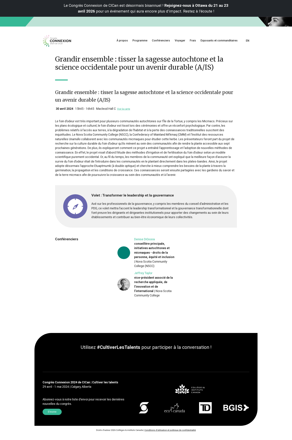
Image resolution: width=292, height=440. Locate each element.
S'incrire (52, 411)
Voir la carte (123, 109)
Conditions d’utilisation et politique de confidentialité (170, 430)
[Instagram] (148, 360)
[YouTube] (151, 360)
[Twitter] (143, 360)
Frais (193, 40)
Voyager (180, 40)
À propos (122, 40)
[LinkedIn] (140, 360)
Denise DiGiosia (144, 239)
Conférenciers (161, 40)
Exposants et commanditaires (219, 40)
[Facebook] (146, 360)
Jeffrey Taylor (143, 273)
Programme (139, 40)
